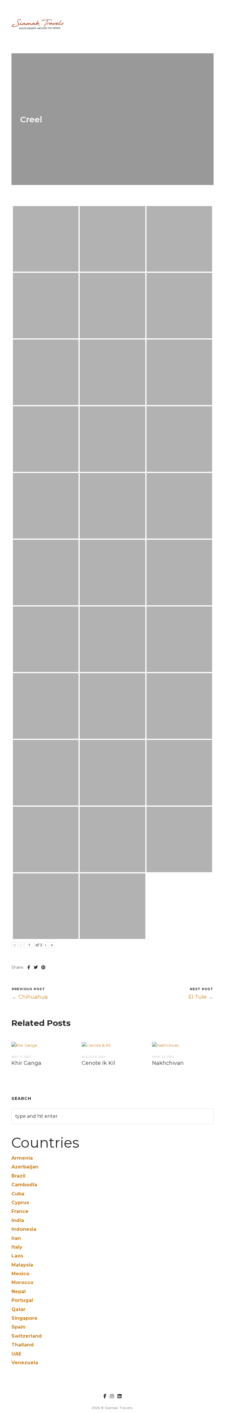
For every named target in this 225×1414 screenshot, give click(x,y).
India (17, 1220)
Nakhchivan (168, 1063)
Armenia (22, 1158)
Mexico (20, 1273)
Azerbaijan (24, 1167)
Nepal (18, 1291)
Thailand (22, 1345)
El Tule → (200, 997)
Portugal (22, 1300)
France (19, 1211)
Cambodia (24, 1184)
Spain (18, 1327)
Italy (16, 1247)
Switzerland (26, 1336)
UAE (16, 1354)
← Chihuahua (30, 997)
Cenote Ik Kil (98, 1063)
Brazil (18, 1176)
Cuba (17, 1194)
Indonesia (23, 1229)
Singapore (24, 1318)
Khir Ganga (26, 1063)
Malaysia (22, 1265)
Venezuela (24, 1362)
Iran (16, 1238)
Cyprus (20, 1202)
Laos (17, 1256)
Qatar (18, 1309)
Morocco (22, 1282)
